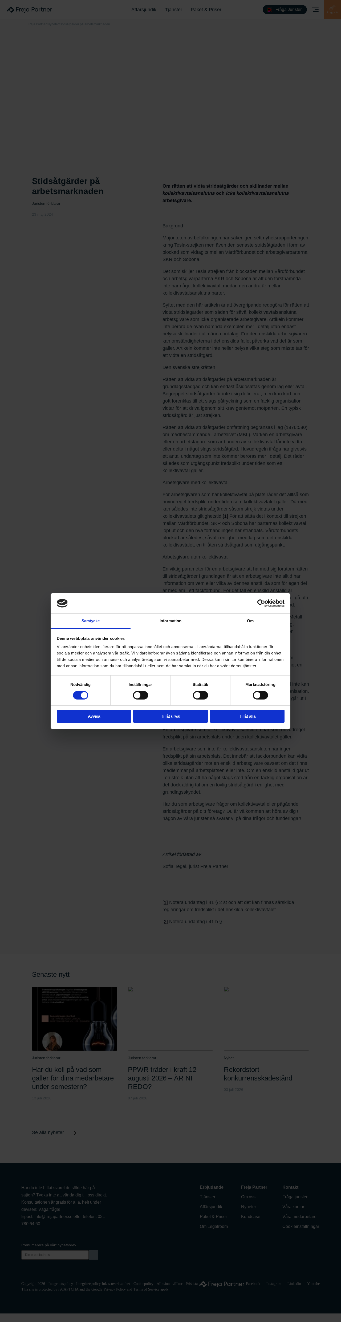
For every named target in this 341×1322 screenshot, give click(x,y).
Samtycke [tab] (91, 620)
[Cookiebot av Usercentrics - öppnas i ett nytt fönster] (261, 603)
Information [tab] (170, 620)
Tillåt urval (170, 716)
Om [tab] (250, 620)
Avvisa (94, 716)
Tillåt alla (247, 716)
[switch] (140, 695)
